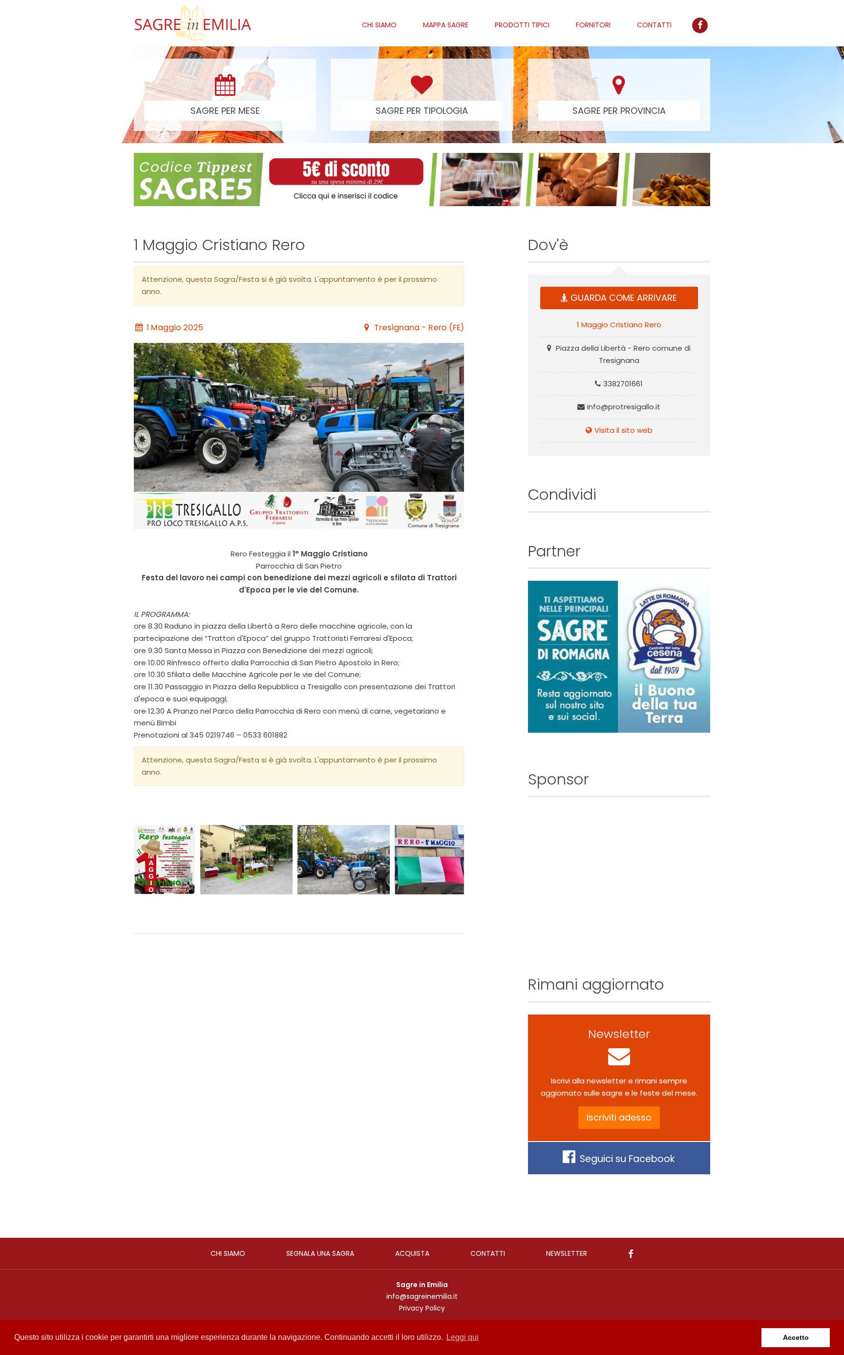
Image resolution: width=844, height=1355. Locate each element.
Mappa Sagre (445, 25)
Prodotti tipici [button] (522, 25)
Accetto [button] (796, 1337)
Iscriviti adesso (619, 1117)
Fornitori (593, 25)
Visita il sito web (623, 430)
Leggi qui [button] (462, 1337)
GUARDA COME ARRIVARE (623, 298)
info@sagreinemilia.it (422, 1296)
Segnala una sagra (320, 1253)
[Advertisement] (299, 1047)
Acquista (412, 1253)
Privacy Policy (422, 1308)
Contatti (654, 25)
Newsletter (566, 1253)
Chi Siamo (379, 25)
